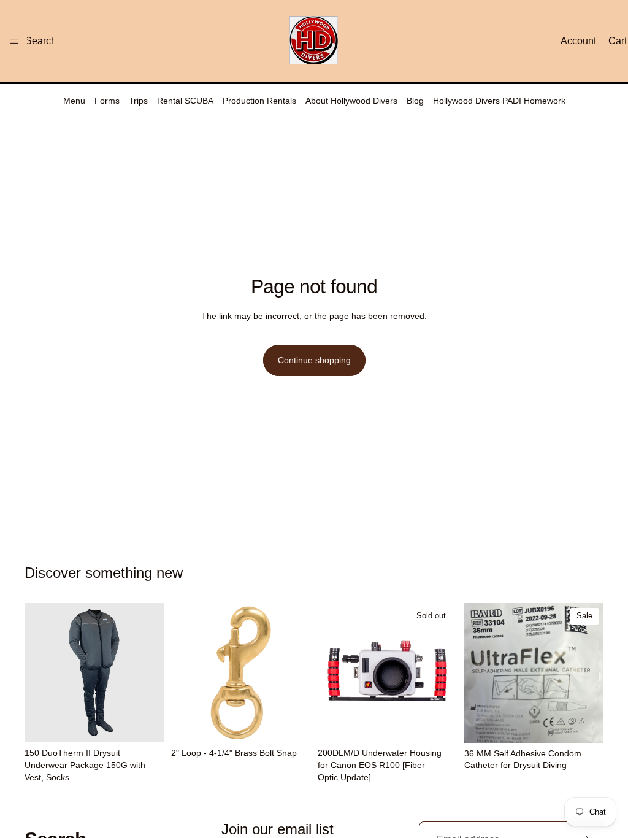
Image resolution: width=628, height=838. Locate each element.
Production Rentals (259, 101)
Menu (74, 101)
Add (301, 723)
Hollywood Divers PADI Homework (499, 101)
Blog (415, 101)
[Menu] (14, 41)
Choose (155, 723)
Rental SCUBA (185, 101)
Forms (107, 101)
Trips (138, 101)
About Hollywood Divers (351, 101)
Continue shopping (314, 360)
